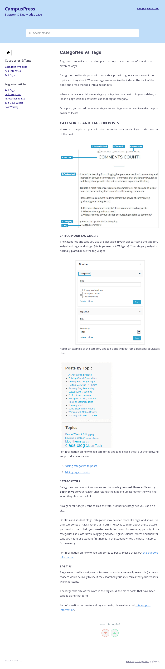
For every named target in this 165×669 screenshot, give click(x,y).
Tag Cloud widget (14, 102)
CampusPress (20, 9)
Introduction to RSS (15, 98)
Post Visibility (11, 106)
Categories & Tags (18, 60)
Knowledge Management (137, 661)
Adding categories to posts (81, 466)
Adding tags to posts (77, 472)
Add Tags (10, 75)
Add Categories (13, 70)
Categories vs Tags (16, 66)
